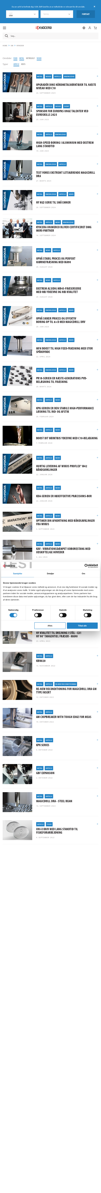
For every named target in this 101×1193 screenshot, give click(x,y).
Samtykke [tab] (17, 573)
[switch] (38, 615)
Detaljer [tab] (50, 573)
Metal (21, 58)
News (23, 64)
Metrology (30, 58)
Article (16, 64)
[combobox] (22, 14)
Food (15, 58)
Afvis (50, 626)
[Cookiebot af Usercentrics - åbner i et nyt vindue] (86, 566)
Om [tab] (83, 573)
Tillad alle (82, 626)
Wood (39, 58)
